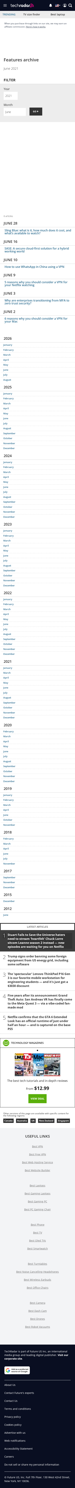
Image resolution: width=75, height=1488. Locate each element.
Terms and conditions (17, 1408)
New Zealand (46, 1120)
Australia (22, 1120)
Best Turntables (37, 1263)
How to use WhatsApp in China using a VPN (34, 267)
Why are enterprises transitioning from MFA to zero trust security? (37, 301)
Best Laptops (37, 1185)
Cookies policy (12, 1424)
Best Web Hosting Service (37, 1162)
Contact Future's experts (19, 1393)
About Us (9, 1385)
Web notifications (14, 1440)
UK (33, 1120)
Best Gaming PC (37, 1201)
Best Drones (37, 1318)
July (5, 374)
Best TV (37, 1232)
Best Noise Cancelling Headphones (37, 1271)
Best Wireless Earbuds (37, 1279)
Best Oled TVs (37, 1240)
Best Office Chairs (37, 1287)
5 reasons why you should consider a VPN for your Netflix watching (36, 283)
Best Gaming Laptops (37, 1193)
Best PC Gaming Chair (37, 1209)
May (5, 364)
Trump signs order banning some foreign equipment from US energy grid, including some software (38, 960)
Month (8, 105)
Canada (8, 1120)
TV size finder (31, 14)
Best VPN (37, 1146)
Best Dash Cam (37, 1311)
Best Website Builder (37, 1170)
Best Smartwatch (37, 1248)
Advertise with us (14, 1432)
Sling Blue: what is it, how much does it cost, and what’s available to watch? (38, 231)
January (7, 344)
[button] (70, 5)
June (5, 369)
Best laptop (58, 14)
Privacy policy (12, 1416)
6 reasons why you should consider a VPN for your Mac (36, 320)
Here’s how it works (36, 26)
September (9, 433)
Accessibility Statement (18, 1448)
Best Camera (37, 1303)
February (8, 349)
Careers (9, 1456)
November (9, 443)
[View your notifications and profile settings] (50, 5)
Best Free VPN (37, 1154)
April (6, 359)
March (7, 354)
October (7, 438)
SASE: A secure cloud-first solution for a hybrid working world (37, 249)
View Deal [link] (37, 1098)
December (9, 448)
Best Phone (37, 1224)
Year (7, 89)
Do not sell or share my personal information (31, 1464)
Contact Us (10, 1401)
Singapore (63, 1120)
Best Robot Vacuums (37, 1326)
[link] (27, 1043)
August (7, 379)
